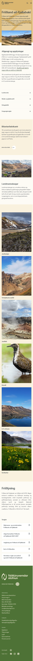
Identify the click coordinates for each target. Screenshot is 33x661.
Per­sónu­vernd (6, 639)
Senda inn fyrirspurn (8, 584)
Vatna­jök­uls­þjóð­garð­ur (8, 622)
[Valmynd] (31, 3)
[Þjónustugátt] (11, 650)
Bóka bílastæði (6, 147)
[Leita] (27, 3)
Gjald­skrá (4, 630)
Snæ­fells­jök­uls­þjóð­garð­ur (9, 620)
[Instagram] (14, 654)
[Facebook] (11, 654)
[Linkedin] (18, 654)
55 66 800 (8, 602)
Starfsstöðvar (6, 613)
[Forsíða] (7, 3)
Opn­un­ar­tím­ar (6, 636)
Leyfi (3, 634)
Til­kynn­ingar (5, 632)
